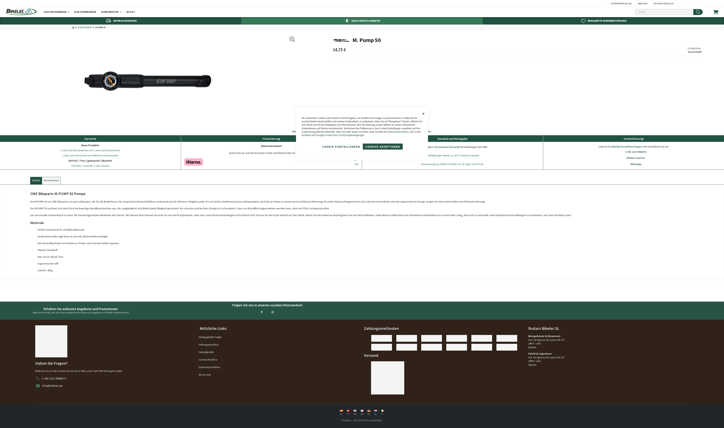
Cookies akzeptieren (382, 146)
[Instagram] (272, 312)
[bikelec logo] (21, 11)
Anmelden (642, 4)
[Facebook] (262, 312)
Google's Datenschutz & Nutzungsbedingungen (340, 135)
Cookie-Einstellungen (341, 146)
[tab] (36, 179)
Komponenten (85, 27)
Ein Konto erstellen (663, 4)
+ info (357, 162)
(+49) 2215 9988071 (636, 152)
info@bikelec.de (52, 385)
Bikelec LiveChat (636, 158)
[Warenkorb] (718, 12)
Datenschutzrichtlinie (397, 131)
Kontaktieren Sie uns (621, 4)
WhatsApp (636, 164)
